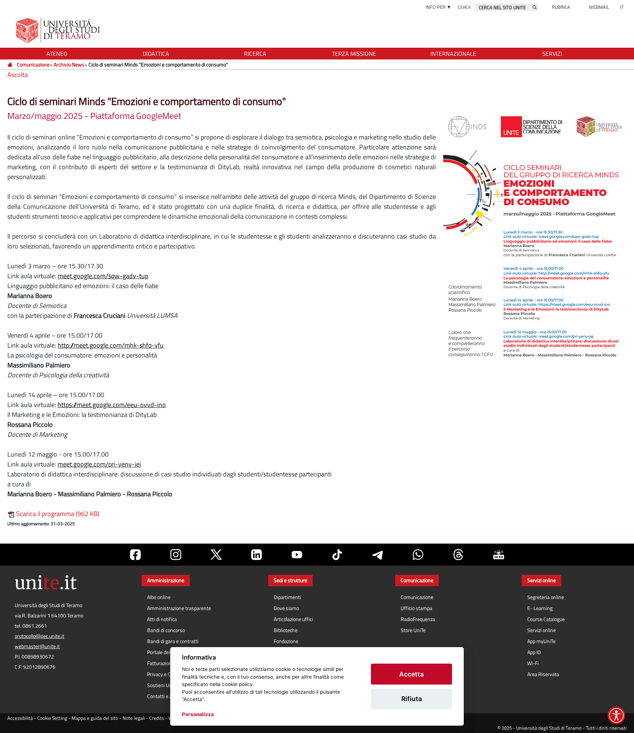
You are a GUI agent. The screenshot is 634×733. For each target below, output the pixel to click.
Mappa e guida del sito (95, 718)
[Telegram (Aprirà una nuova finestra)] (377, 554)
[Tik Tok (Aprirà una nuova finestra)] (337, 554)
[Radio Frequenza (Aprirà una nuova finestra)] (498, 554)
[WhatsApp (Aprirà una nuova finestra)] (417, 554)
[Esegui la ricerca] (534, 7)
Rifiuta (411, 699)
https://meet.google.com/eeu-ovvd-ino (112, 405)
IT (622, 7)
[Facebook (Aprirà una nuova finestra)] (135, 554)
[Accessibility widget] (616, 715)
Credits (156, 718)
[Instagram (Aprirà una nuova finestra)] (175, 554)
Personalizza (198, 714)
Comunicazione (33, 64)
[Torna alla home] (58, 30)
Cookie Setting (52, 718)
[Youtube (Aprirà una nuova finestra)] (296, 554)
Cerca (464, 7)
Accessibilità (20, 718)
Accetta (411, 674)
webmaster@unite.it (37, 646)
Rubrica (561, 7)
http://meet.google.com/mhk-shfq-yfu (111, 345)
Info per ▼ (438, 7)
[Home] (10, 64)
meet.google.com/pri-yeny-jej (99, 464)
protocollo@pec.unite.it (39, 636)
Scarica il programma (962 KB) (57, 514)
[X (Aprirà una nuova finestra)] (216, 554)
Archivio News (69, 64)
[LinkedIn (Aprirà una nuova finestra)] (256, 554)
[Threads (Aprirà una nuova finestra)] (458, 554)
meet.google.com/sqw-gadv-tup (103, 276)
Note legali (134, 718)
